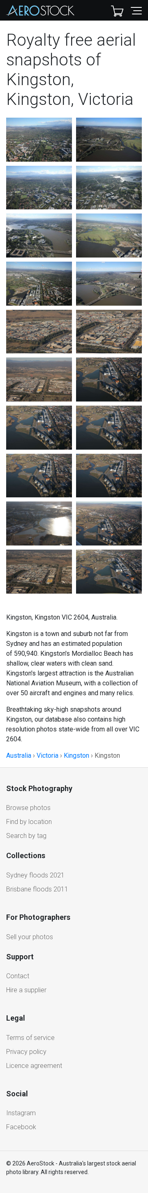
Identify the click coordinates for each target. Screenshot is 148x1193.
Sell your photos (29, 937)
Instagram (21, 1113)
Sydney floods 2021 (35, 875)
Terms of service (30, 1038)
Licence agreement (34, 1066)
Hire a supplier (26, 990)
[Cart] (117, 10)
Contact (17, 976)
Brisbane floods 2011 (37, 889)
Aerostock (40, 10)
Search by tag (26, 836)
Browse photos (28, 808)
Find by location (29, 822)
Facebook (21, 1127)
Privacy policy (26, 1052)
